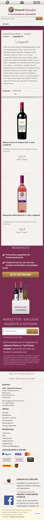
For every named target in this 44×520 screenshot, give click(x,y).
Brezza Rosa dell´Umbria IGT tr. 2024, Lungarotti (21, 215)
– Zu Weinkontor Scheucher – (26, 492)
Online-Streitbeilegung (10, 446)
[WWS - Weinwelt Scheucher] (22, 9)
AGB (4, 435)
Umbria (6, 36)
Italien (27, 34)
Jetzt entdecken (20, 275)
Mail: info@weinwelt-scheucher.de (13, 401)
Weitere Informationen (17, 517)
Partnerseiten (7, 420)
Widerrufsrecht (7, 441)
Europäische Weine (12, 34)
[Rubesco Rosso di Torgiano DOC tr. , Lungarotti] (22, 121)
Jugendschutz (7, 443)
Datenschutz (7, 438)
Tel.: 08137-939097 (8, 403)
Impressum (6, 433)
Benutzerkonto (7, 423)
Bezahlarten (6, 415)
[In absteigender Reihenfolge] (15, 94)
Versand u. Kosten (9, 417)
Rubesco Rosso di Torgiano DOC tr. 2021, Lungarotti (19, 143)
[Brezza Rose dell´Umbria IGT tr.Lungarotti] (22, 194)
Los (38, 18)
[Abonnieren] (32, 331)
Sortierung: (6, 91)
